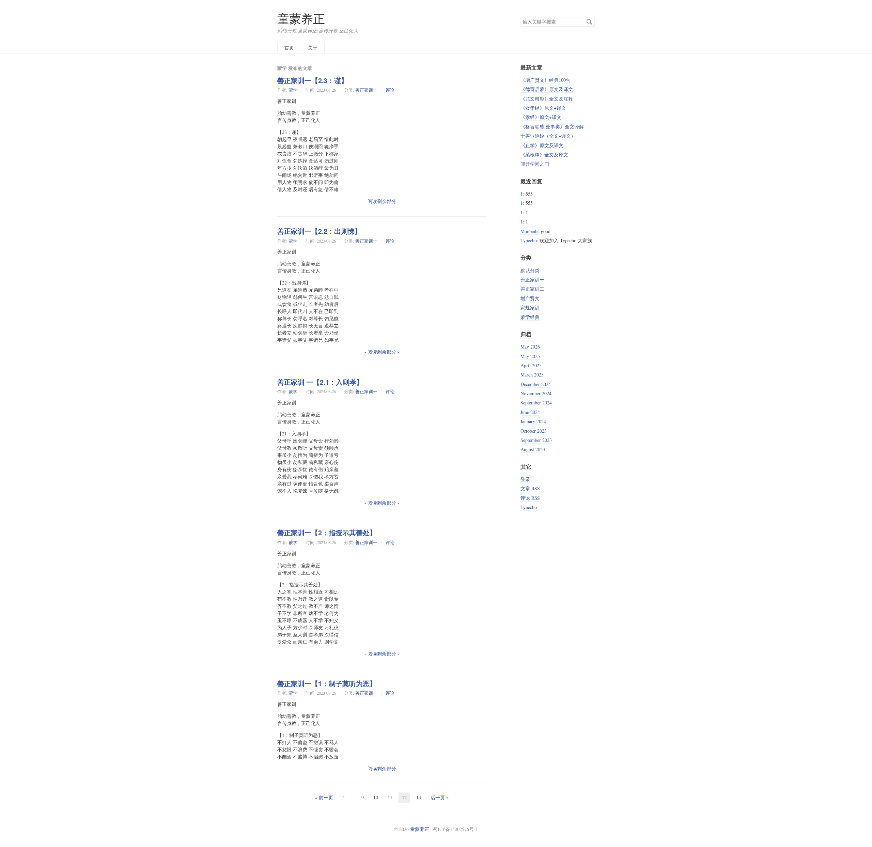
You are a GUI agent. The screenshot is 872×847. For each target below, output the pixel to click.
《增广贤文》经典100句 (545, 80)
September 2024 (536, 402)
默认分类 (530, 270)
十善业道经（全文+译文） (548, 136)
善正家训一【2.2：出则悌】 (319, 231)
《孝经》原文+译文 (540, 117)
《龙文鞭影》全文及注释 (546, 98)
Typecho (528, 240)
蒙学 (293, 90)
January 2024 (533, 421)
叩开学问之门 (534, 163)
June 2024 (530, 412)
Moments (529, 231)
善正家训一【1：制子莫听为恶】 (326, 683)
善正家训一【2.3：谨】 (312, 80)
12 (404, 797)
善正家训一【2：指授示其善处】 (326, 532)
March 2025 (532, 374)
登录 (525, 479)
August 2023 (532, 449)
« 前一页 (324, 797)
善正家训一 (366, 90)
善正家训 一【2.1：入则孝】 (320, 382)
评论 (390, 90)
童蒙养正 (301, 19)
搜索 (589, 22)
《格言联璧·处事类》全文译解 (552, 126)
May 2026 (530, 346)
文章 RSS (530, 488)
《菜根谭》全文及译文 (544, 154)
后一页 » (440, 797)
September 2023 (536, 440)
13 (418, 797)
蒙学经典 (530, 317)
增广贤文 (530, 298)
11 (390, 797)
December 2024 (535, 384)
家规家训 (530, 307)
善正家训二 (532, 289)
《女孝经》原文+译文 (543, 108)
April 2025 (531, 365)
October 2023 (533, 431)
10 (375, 797)
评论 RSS (530, 498)
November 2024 (535, 393)
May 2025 (530, 356)
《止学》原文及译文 (541, 145)
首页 (289, 47)
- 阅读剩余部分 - (381, 201)
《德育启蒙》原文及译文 (546, 89)
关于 (312, 47)
